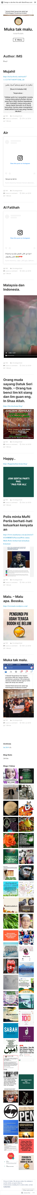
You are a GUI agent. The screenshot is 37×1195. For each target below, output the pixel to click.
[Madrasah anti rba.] (10, 1160)
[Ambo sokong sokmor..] (10, 936)
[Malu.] (10, 1144)
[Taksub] (26, 1130)
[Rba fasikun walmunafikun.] (10, 999)
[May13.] (26, 1098)
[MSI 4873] (10, 825)
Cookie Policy (6, 1186)
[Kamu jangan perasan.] (26, 905)
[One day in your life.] (26, 1034)
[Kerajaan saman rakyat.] (10, 1063)
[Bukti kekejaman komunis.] (26, 873)
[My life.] (10, 792)
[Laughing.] (10, 1047)
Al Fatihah (11, 207)
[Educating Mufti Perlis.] (26, 1082)
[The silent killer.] (26, 1051)
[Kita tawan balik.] (26, 1147)
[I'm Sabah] (10, 1031)
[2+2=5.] (10, 776)
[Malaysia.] (10, 1128)
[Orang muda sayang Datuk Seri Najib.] (10, 983)
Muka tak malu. (18, 29)
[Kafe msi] (26, 825)
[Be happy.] (26, 986)
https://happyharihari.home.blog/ (15, 464)
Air (5, 133)
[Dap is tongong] (26, 1002)
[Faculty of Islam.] (10, 1112)
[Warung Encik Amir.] (10, 1015)
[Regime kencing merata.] (26, 1066)
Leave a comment (11, 118)
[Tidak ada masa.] (10, 857)
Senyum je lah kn (11, 179)
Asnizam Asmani (21, 183)
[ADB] (10, 1079)
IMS (6, 116)
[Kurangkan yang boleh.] (26, 776)
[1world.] (10, 966)
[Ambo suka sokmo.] (10, 922)
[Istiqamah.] (26, 889)
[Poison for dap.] (10, 905)
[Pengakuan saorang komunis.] (26, 1163)
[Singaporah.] (26, 809)
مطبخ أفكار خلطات (22, 260)
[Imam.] (26, 970)
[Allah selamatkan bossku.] (10, 873)
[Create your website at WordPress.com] (18, 2)
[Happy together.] (26, 954)
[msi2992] (10, 809)
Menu (19, 40)
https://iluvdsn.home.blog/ (13, 406)
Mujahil (9, 71)
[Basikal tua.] (26, 792)
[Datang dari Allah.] (10, 889)
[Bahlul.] (26, 1114)
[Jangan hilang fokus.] (26, 938)
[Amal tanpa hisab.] (26, 1018)
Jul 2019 (6, 747)
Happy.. (9, 459)
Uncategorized (17, 116)
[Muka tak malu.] (10, 1095)
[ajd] (26, 857)
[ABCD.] (10, 950)
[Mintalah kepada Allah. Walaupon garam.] (26, 922)
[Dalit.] (10, 841)
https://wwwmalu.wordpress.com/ (15, 606)
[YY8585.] (26, 841)
